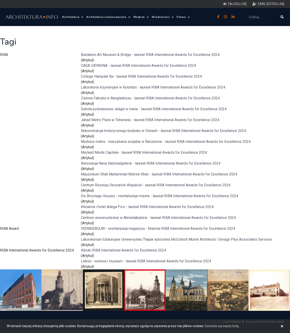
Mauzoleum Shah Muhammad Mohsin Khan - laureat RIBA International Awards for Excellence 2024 (159, 174)
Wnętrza (139, 17)
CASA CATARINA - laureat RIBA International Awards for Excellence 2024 (138, 65)
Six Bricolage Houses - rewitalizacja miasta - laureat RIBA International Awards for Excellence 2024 (159, 196)
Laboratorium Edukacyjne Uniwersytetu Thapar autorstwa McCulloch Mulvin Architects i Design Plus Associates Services (176, 239)
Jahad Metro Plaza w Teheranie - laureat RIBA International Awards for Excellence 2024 (150, 120)
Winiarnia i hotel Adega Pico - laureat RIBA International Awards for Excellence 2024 (147, 207)
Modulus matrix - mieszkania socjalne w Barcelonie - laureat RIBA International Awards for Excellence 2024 (166, 141)
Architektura (71, 17)
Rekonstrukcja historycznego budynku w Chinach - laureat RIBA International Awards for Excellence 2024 (163, 131)
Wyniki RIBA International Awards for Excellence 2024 (123, 250)
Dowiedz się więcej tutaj (222, 326)
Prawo (182, 17)
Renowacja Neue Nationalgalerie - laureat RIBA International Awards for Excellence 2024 (150, 163)
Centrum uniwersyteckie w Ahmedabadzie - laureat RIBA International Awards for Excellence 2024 (158, 218)
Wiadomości (161, 17)
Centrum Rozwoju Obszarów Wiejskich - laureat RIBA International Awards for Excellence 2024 (155, 185)
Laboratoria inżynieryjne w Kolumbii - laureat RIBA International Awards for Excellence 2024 (153, 87)
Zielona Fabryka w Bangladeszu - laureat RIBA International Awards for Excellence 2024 (150, 98)
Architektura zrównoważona (106, 17)
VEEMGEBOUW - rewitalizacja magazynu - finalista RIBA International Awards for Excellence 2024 (158, 228)
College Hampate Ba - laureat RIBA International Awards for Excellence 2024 (141, 76)
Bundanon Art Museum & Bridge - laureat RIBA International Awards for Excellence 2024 (150, 55)
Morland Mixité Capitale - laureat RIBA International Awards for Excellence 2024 (144, 152)
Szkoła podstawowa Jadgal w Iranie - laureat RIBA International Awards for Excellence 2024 (154, 109)
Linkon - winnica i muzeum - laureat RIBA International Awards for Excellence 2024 (146, 261)
